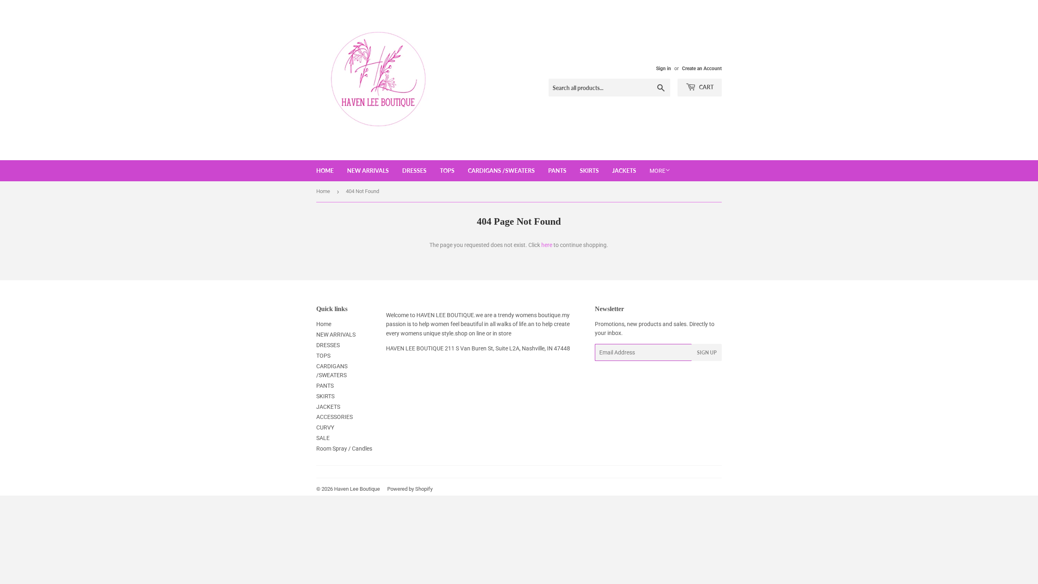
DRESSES (414, 170)
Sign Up (706, 353)
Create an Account (702, 68)
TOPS (447, 170)
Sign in (663, 68)
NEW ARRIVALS (368, 170)
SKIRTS (589, 170)
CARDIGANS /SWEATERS (501, 170)
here (546, 245)
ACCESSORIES (334, 417)
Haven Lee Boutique (357, 489)
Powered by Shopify (410, 489)
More (657, 170)
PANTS (557, 170)
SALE (323, 438)
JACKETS (624, 170)
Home (325, 170)
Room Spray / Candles (344, 448)
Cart (706, 87)
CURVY (325, 427)
